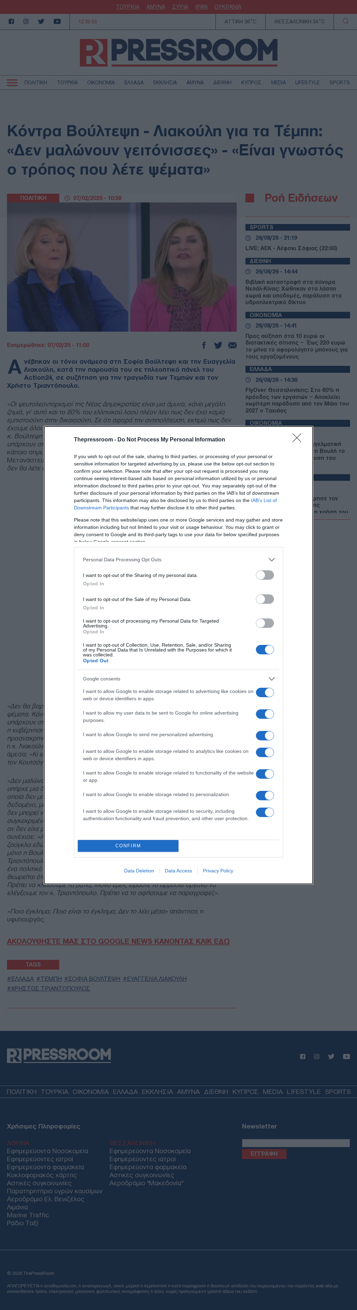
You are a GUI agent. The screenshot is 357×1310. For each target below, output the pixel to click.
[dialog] (178, 655)
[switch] (265, 575)
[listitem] (178, 559)
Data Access (178, 870)
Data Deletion (139, 870)
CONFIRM (128, 845)
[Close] (299, 440)
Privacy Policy (218, 870)
